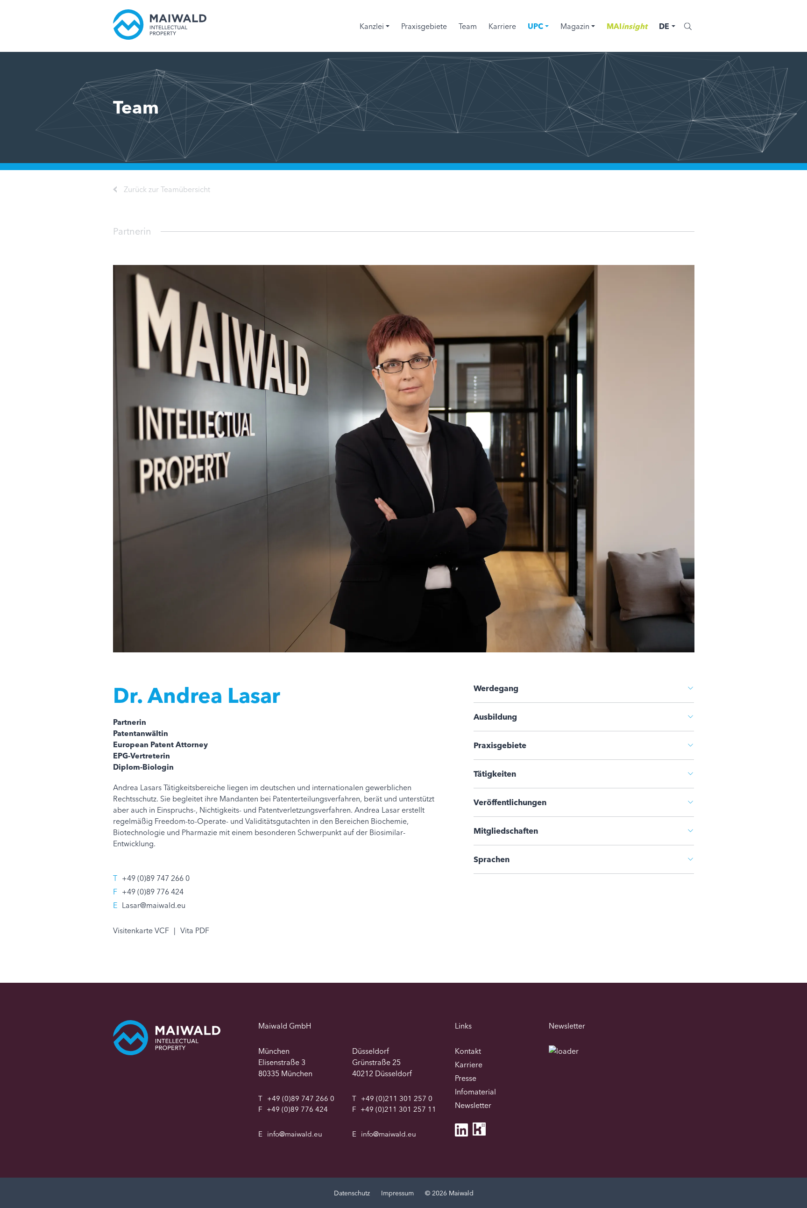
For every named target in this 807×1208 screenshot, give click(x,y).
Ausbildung (495, 717)
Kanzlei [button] (372, 26)
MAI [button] (627, 26)
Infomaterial (475, 1091)
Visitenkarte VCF (141, 930)
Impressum (397, 1193)
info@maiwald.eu (294, 1133)
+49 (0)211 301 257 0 (396, 1098)
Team (468, 26)
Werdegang (496, 688)
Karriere (502, 26)
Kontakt (468, 1051)
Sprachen (492, 859)
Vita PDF (194, 930)
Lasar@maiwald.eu (153, 905)
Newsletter (473, 1105)
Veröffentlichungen (510, 802)
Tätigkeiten (495, 774)
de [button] (664, 26)
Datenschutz (352, 1193)
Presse (465, 1078)
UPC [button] (535, 26)
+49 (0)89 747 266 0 (156, 878)
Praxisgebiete (424, 26)
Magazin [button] (574, 26)
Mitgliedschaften (506, 831)
